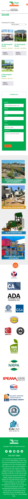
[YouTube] (14, 451)
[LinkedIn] (22, 451)
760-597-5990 (14, 455)
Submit (8, 146)
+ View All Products (15, 265)
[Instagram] (18, 451)
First (6, 115)
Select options (5, 53)
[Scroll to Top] (26, 494)
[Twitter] (6, 451)
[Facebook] (10, 451)
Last (5, 121)
